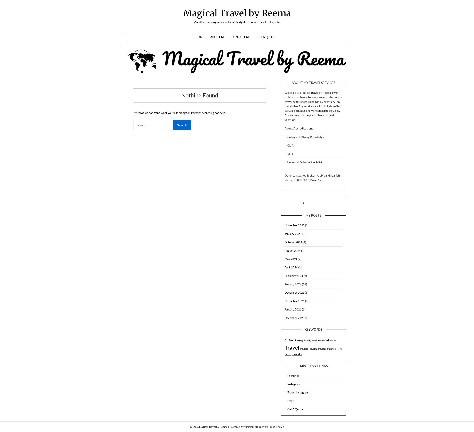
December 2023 (294, 292)
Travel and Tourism (308, 349)
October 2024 (293, 242)
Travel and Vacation (327, 349)
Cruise (289, 340)
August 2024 (293, 250)
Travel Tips (297, 354)
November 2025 (295, 225)
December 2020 (294, 318)
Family (307, 340)
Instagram (293, 384)
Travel (292, 347)
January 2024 (293, 284)
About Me (218, 37)
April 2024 (291, 267)
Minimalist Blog (252, 426)
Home (200, 37)
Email (290, 401)
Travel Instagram (297, 392)
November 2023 (295, 301)
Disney (298, 340)
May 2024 (291, 259)
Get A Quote (266, 37)
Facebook (293, 375)
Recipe (332, 340)
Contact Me (241, 37)
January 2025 (293, 233)
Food (314, 340)
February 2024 (294, 276)
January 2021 (293, 309)
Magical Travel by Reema (237, 13)
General (322, 340)
